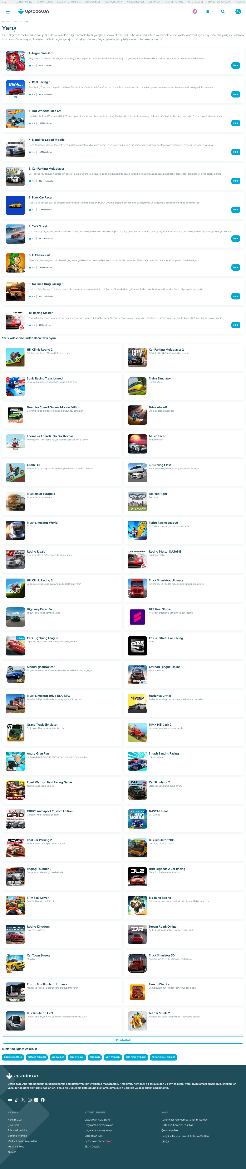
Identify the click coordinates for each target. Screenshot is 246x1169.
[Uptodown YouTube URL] (10, 1100)
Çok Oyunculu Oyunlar (163, 1057)
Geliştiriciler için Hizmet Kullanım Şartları (185, 1136)
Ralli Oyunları (77, 1057)
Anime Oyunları (92, 2)
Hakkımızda (15, 1119)
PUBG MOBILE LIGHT (113, 2)
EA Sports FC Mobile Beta (69, 2)
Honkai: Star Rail (45, 2)
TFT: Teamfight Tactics (21, 2)
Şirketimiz (13, 1125)
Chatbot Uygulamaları (219, 2)
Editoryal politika (17, 1130)
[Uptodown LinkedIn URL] (36, 1100)
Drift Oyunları (113, 1057)
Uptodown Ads (94, 1135)
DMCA (165, 1141)
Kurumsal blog (16, 1146)
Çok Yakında (154, 2)
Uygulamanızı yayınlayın (99, 1125)
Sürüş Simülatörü (13, 1057)
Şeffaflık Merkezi (17, 1135)
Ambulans (95, 1057)
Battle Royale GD (196, 2)
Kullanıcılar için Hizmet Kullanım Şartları (184, 1119)
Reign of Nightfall (174, 2)
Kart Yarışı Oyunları (136, 1057)
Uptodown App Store (97, 1119)
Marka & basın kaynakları (22, 1141)
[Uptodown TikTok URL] (16, 1100)
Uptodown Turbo (98, 1141)
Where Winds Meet (135, 2)
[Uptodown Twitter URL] (23, 1100)
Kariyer (12, 1152)
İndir (235, 65)
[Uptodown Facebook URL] (42, 1100)
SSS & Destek (92, 1146)
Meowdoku (240, 2)
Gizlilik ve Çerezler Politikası (177, 1125)
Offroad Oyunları (37, 1057)
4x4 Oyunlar (58, 1057)
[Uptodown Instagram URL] (29, 1100)
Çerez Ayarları (169, 1130)
